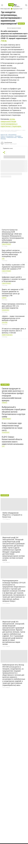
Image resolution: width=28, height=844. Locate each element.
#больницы (3, 138)
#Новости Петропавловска (7, 136)
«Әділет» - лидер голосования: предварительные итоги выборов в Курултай (13, 318)
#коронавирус (18, 136)
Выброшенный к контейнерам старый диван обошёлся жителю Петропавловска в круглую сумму (14, 412)
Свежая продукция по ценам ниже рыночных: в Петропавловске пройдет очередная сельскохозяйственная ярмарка (13, 394)
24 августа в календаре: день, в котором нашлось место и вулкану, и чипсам (14, 331)
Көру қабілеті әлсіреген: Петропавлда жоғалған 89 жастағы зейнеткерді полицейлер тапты (12, 253)
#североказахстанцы (11, 137)
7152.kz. (4, 41)
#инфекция (20, 137)
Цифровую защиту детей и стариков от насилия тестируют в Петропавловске (14, 279)
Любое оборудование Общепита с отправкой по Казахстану (12, 515)
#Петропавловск (12, 134)
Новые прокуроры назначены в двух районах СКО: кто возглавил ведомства (14, 306)
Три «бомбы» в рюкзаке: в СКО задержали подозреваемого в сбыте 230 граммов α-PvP (13, 267)
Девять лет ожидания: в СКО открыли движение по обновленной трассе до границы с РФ (13, 292)
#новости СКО (4, 134)
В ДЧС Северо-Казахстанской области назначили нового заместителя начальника (12, 440)
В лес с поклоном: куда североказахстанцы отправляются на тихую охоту (12, 427)
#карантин (3, 137)
